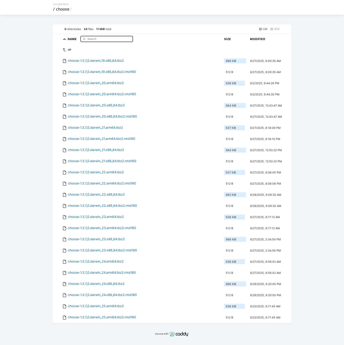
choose (62, 9)
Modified (257, 39)
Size (227, 39)
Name (73, 38)
